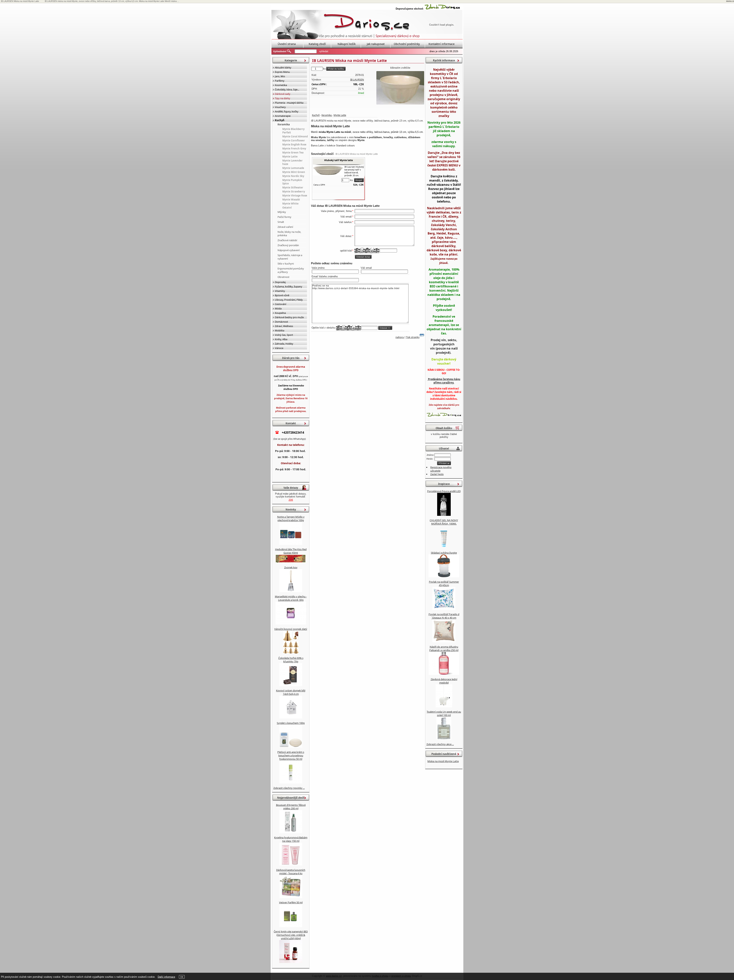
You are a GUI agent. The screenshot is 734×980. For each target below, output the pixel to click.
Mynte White (290, 203)
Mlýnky (282, 212)
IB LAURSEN (357, 79)
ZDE (291, 499)
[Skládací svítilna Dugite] (444, 576)
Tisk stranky (413, 337)
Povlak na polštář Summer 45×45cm (444, 583)
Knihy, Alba (281, 339)
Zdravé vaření (285, 227)
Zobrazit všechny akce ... (440, 744)
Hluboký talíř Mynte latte (338, 160)
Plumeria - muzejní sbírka (289, 102)
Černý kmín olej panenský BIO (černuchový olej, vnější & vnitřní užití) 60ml (291, 935)
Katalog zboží (317, 44)
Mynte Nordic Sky (293, 176)
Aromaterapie (283, 116)
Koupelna (280, 313)
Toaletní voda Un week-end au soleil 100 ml (444, 713)
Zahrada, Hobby (284, 343)
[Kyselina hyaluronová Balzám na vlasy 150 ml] (290, 864)
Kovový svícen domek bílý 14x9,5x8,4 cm (290, 692)
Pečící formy (284, 217)
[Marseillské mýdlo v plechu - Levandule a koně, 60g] (290, 623)
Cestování (280, 304)
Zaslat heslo (437, 474)
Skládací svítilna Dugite (444, 552)
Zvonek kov (290, 567)
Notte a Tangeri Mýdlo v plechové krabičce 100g (290, 518)
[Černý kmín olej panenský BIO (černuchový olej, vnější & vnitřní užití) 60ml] (290, 962)
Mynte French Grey (294, 148)
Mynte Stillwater (292, 187)
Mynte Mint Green (293, 172)
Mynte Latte (340, 115)
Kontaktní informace (442, 44)
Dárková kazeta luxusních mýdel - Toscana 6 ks (290, 871)
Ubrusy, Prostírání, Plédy (289, 299)
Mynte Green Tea (293, 152)
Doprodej (280, 282)
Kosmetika (281, 85)
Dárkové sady (282, 94)
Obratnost (283, 277)
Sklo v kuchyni (286, 263)
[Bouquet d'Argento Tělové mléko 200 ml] (290, 832)
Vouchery (280, 107)
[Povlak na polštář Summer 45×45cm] (443, 609)
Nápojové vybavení (289, 250)
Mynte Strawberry (293, 191)
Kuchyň (316, 115)
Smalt (281, 222)
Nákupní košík (347, 44)
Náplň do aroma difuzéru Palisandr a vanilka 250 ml (443, 648)
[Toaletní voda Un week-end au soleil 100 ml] (443, 739)
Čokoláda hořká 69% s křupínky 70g (290, 659)
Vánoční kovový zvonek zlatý (290, 629)
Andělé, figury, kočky (286, 111)
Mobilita (279, 330)
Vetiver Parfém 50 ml (291, 902)
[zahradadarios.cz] (442, 8)
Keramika (327, 115)
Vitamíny (280, 291)
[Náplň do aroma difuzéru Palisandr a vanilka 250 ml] (444, 674)
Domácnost (281, 321)
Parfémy (279, 80)
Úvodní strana (287, 44)
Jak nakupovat (376, 44)
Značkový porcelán (288, 245)
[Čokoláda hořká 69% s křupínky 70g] (290, 685)
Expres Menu (282, 72)
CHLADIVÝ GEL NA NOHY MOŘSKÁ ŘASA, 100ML (444, 521)
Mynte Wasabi (291, 199)
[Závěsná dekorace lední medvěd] (444, 706)
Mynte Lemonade (293, 168)
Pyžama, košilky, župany (288, 286)
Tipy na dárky (282, 98)
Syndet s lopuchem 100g (291, 723)
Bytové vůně (282, 295)
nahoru (399, 337)
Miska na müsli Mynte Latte (443, 761)
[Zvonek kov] (290, 591)
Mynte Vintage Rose (294, 195)
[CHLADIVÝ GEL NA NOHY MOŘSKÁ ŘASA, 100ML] (443, 547)
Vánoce (279, 348)
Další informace (166, 976)
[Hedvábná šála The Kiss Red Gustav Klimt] (290, 562)
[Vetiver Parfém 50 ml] (290, 926)
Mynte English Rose (294, 144)
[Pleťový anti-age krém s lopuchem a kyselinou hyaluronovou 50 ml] (290, 782)
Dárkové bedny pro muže (289, 317)
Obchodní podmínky (407, 44)
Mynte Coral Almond (295, 136)
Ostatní (287, 207)
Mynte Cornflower (293, 140)
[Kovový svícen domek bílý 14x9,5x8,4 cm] (290, 717)
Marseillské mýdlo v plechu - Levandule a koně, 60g (291, 598)
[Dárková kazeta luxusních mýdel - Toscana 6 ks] (290, 897)
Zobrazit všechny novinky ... (289, 788)
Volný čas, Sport (284, 335)
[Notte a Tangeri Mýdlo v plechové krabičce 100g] (290, 544)
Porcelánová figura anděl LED (444, 491)
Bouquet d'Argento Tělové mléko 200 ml (291, 806)
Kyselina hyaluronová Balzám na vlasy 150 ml (290, 839)
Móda (278, 308)
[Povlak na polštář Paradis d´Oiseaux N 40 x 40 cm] (443, 641)
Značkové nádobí (287, 240)
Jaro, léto (280, 76)
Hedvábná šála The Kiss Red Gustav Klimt (291, 551)
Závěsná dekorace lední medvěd (444, 680)
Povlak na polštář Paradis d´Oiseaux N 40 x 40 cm (444, 615)
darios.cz (730, 1)
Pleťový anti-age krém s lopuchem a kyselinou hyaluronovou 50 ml (290, 755)
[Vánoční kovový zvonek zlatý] (291, 652)
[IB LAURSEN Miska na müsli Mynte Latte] (400, 88)
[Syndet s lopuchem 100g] (290, 746)
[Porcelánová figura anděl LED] (444, 515)
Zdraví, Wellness (284, 326)
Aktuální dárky (283, 67)
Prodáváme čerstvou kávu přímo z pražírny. (443, 380)
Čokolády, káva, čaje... (287, 89)
